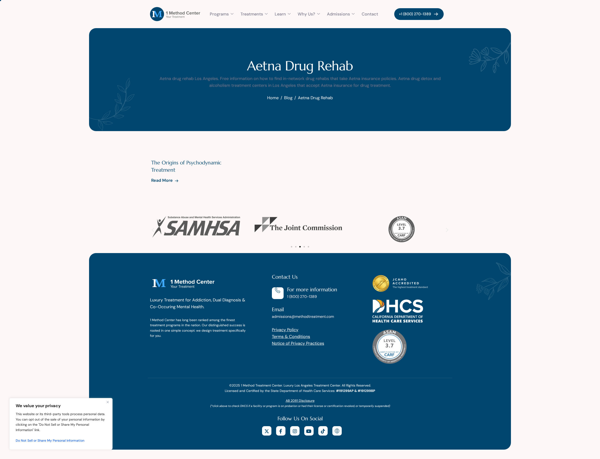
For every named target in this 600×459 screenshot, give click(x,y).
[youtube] (309, 431)
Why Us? (306, 14)
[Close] (107, 402)
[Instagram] (295, 431)
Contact (370, 14)
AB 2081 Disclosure (300, 400)
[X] (266, 431)
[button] (153, 230)
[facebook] (280, 431)
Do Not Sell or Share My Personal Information (50, 440)
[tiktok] (323, 431)
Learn (280, 14)
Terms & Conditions (291, 336)
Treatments (251, 14)
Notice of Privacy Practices (298, 343)
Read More (162, 180)
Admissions (338, 14)
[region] (60, 424)
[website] (337, 431)
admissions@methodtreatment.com (303, 316)
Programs (219, 14)
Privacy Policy (285, 330)
